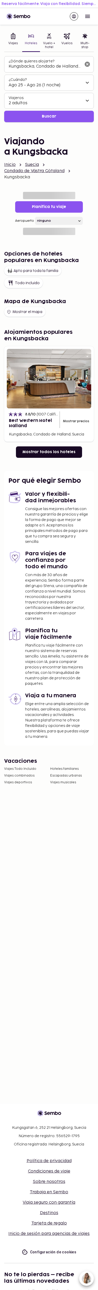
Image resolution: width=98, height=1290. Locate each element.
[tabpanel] (49, 89)
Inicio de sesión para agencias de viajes (49, 1233)
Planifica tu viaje (49, 207)
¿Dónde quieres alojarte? (31, 61)
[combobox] (45, 66)
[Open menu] (87, 16)
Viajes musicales (63, 782)
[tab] (13, 41)
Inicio (10, 164)
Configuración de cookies (53, 1252)
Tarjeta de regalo (49, 1223)
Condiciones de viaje (49, 1171)
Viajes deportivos (18, 782)
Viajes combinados (19, 776)
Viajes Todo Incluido (20, 769)
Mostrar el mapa (27, 312)
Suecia (32, 164)
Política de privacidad (49, 1160)
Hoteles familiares (64, 769)
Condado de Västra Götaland (34, 170)
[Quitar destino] (87, 64)
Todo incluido (27, 283)
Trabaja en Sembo (49, 1192)
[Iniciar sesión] (74, 16)
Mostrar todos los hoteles (49, 452)
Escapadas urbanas (66, 776)
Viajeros (16, 98)
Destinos (49, 1212)
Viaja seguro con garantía (49, 1202)
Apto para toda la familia (36, 271)
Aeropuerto (24, 221)
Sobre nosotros (49, 1181)
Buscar (49, 116)
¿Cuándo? (18, 79)
